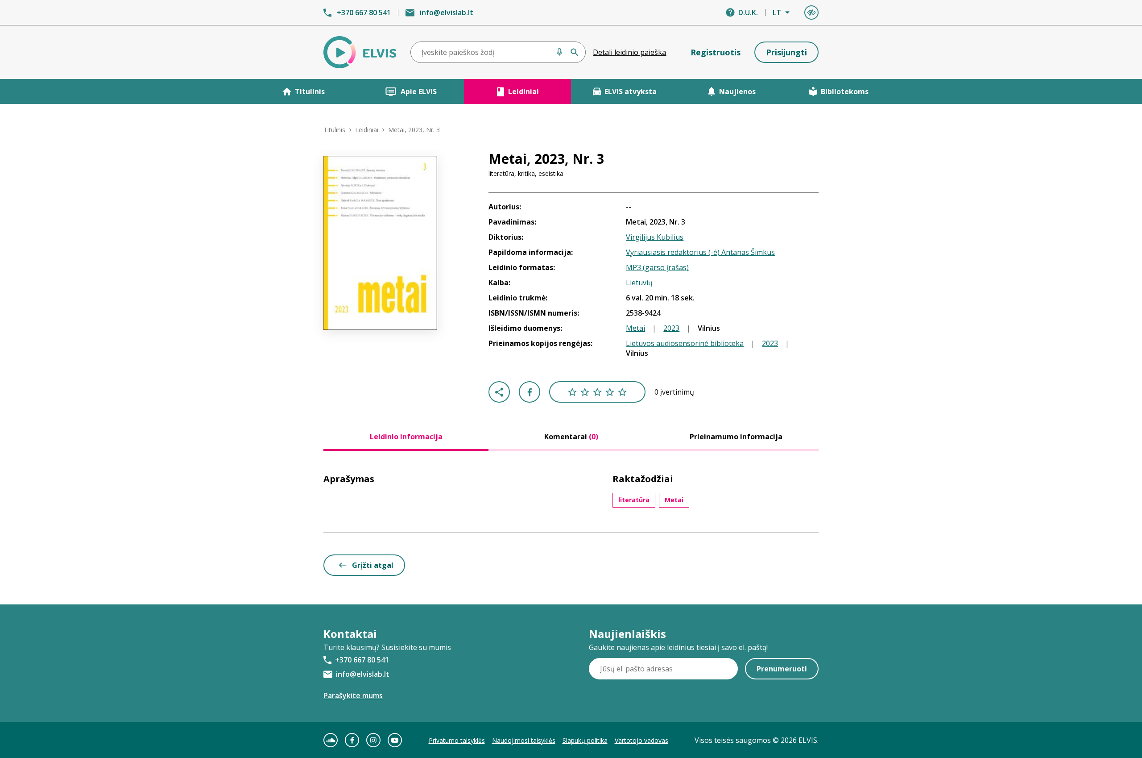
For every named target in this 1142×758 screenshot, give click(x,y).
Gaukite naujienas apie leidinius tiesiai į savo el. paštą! (678, 647)
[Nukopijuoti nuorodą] (499, 392)
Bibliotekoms (845, 91)
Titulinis (310, 91)
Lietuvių (639, 282)
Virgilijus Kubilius (654, 237)
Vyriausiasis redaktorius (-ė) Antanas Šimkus (700, 252)
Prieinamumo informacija (736, 436)
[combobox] (498, 52)
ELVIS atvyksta (630, 91)
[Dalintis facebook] (529, 392)
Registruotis (716, 52)
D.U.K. (748, 12)
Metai (635, 328)
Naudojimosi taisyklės (523, 740)
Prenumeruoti (782, 669)
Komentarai (571, 436)
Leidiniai (523, 91)
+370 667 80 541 (364, 12)
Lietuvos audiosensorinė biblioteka (685, 343)
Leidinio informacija (406, 436)
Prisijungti (786, 52)
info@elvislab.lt (446, 12)
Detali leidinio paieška (629, 52)
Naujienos (737, 91)
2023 (671, 328)
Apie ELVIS (419, 91)
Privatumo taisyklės (457, 740)
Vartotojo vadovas (641, 740)
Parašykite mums (353, 695)
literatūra (634, 500)
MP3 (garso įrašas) (657, 267)
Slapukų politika (585, 740)
